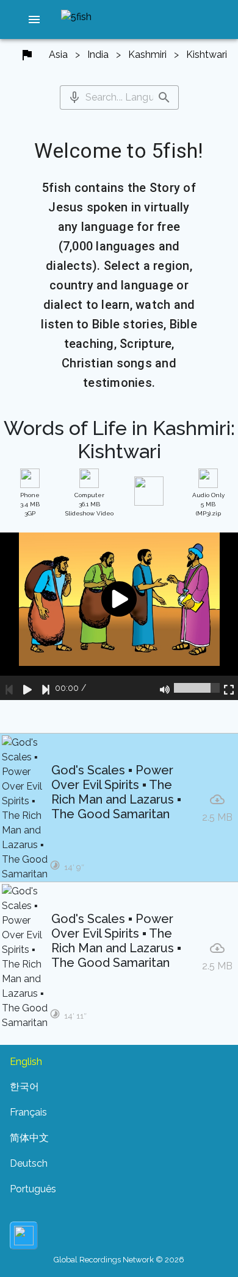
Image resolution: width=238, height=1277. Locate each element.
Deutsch (29, 1163)
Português (33, 1189)
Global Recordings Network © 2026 (119, 1259)
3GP (30, 504)
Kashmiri (147, 54)
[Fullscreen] (229, 688)
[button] (34, 19)
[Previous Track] (9, 688)
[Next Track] (46, 688)
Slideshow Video (89, 504)
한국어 (24, 1086)
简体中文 (29, 1138)
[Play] (27, 688)
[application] (119, 616)
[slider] (197, 688)
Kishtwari (206, 54)
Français (28, 1112)
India (98, 54)
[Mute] (165, 688)
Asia (58, 54)
